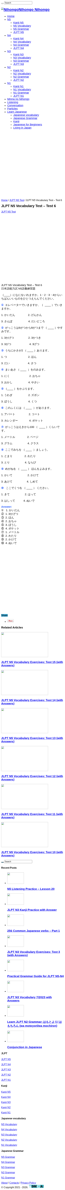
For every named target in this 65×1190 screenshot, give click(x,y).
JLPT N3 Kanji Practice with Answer (32, 909)
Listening (12, 102)
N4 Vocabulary (22, 41)
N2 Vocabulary (22, 73)
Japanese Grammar (25, 118)
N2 (9, 67)
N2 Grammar (21, 76)
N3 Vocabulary (22, 57)
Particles (12, 108)
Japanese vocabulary (26, 115)
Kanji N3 (18, 54)
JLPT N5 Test (17, 200)
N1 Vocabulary (22, 89)
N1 (9, 83)
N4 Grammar (21, 44)
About (4, 1183)
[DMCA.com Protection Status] (36, 1187)
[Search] (2, 3)
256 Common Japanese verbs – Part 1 (33, 930)
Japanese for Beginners (27, 124)
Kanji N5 (18, 22)
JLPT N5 (18, 32)
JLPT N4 (18, 48)
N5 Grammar (21, 28)
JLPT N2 (18, 79)
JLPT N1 (18, 95)
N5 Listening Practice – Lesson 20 (31, 888)
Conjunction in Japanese (24, 1047)
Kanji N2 (18, 70)
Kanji (16, 121)
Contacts (14, 1183)
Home (11, 16)
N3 (9, 51)
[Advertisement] (32, 164)
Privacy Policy (28, 1183)
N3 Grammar (21, 60)
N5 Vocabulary (22, 25)
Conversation (15, 105)
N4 (9, 35)
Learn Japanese (17, 111)
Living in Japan (22, 127)
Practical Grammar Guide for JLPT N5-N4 (35, 976)
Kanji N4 (18, 38)
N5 (9, 19)
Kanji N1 (18, 86)
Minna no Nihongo (18, 99)
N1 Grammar (21, 92)
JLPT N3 (18, 64)
